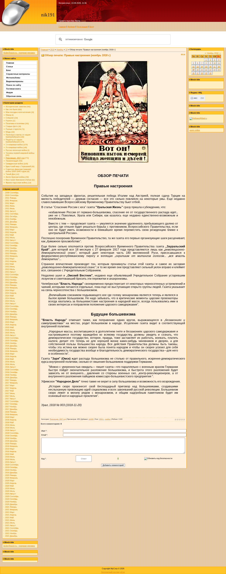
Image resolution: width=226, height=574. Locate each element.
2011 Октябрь (11, 216)
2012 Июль (10, 237)
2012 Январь (11, 224)
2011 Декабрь (11, 222)
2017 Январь (11, 380)
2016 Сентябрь (12, 370)
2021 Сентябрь (12, 528)
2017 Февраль (11, 383)
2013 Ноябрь (11, 280)
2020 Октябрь (11, 499)
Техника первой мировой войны (20, 153)
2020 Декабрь (11, 504)
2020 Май (9, 486)
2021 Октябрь (11, 531)
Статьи (9, 66)
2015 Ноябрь (11, 343)
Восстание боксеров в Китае (18, 180)
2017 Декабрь (11, 409)
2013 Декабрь (11, 282)
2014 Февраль (11, 288)
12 (193, 66)
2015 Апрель (10, 325)
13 (198, 66)
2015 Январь (11, 317)
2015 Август (10, 335)
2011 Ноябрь (10, 219)
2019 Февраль (11, 446)
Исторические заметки (16, 106)
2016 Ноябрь (11, 375)
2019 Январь (11, 443)
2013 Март (9, 259)
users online (194, 130)
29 (206, 73)
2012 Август (10, 240)
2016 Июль (10, 364)
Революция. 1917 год (15, 158)
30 (210, 73)
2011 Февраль (11, 200)
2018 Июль (10, 428)
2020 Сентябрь (12, 496)
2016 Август (10, 367)
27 (198, 73)
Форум (9, 92)
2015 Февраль (11, 319)
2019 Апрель (10, 451)
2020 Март (9, 480)
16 (210, 66)
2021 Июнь (10, 520)
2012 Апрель (10, 232)
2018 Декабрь (11, 441)
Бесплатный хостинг (110, 572)
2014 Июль (10, 301)
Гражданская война (14, 164)
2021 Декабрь (11, 536)
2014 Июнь (10, 298)
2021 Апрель (10, 515)
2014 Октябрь (11, 309)
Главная (62, 27)
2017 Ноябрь (11, 406)
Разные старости (13, 129)
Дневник (71, 27)
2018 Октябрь (11, 436)
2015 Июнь (10, 330)
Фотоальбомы (13, 78)
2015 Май (9, 327)
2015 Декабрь (11, 346)
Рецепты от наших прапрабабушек (14, 141)
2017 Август (10, 399)
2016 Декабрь (11, 377)
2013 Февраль (11, 256)
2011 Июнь (10, 206)
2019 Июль (10, 459)
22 (206, 70)
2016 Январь (11, 348)
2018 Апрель (10, 420)
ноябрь (107, 419)
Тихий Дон (10, 174)
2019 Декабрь (11, 473)
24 (214, 70)
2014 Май (9, 296)
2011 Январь (10, 198)
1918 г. (101, 419)
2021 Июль (10, 523)
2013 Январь (11, 253)
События (10, 118)
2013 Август (10, 272)
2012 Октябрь (11, 245)
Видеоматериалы (14, 81)
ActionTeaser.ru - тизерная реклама (19, 53)
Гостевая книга (13, 89)
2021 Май (9, 517)
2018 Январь (11, 412)
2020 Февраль (11, 478)
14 (202, 66)
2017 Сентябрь (12, 401)
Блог (8, 70)
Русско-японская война (16, 150)
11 (219, 63)
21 (202, 70)
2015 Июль (10, 333)
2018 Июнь (10, 425)
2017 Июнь (10, 393)
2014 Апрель (10, 293)
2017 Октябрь (11, 404)
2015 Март (9, 322)
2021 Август (10, 525)
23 (210, 70)
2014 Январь (11, 285)
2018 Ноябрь (11, 438)
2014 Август (10, 303)
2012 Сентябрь (12, 243)
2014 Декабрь (11, 314)
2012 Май (9, 235)
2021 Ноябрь (11, 533)
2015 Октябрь (11, 340)
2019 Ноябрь (11, 470)
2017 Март (9, 385)
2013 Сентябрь (12, 274)
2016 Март (9, 354)
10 (214, 63)
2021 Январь (11, 507)
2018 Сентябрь (12, 433)
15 (206, 66)
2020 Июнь (10, 488)
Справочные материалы (18, 74)
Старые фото (12, 126)
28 (202, 73)
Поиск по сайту (13, 85)
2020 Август (10, 494)
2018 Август (10, 430)
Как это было (11, 109)
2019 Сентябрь (12, 465)
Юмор (8, 115)
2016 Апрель (10, 356)
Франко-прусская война (16, 183)
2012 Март (9, 230)
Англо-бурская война (15, 177)
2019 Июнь (10, 457)
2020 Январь (11, 475)
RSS (84, 21)
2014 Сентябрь (12, 306)
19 (66, 50)
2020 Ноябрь (11, 502)
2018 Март (9, 417)
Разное (9, 121)
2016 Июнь (10, 362)
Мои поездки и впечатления (18, 112)
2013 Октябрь (11, 277)
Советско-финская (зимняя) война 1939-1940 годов (18, 170)
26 (193, 73)
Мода (8, 132)
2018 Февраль (11, 414)
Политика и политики (15, 123)
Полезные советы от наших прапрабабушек (18, 136)
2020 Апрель (10, 483)
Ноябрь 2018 (212, 53)
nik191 (91, 419)
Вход (91, 27)
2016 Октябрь (11, 372)
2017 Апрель (10, 388)
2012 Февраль (11, 227)
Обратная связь (14, 96)
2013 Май (9, 264)
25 (219, 70)
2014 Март (9, 290)
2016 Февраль (11, 351)
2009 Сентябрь (12, 193)
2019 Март (9, 449)
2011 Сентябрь (11, 214)
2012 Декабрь (11, 251)
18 (219, 66)
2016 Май (9, 359)
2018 (52, 50)
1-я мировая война (14, 145)
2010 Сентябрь (12, 195)
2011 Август (10, 211)
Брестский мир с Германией (18, 166)
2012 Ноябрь (11, 248)
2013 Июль (10, 269)
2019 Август (10, 462)
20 (198, 70)
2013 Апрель (10, 261)
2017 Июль (10, 396)
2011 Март (9, 203)
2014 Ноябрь (11, 311)
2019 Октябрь (11, 467)
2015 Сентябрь (12, 338)
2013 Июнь (10, 267)
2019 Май (9, 454)
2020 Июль (10, 491)
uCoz (122, 572)
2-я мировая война (14, 147)
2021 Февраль (11, 510)
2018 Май (9, 422)
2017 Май (9, 391)
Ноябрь (59, 50)
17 (214, 66)
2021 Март (9, 512)
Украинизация (12, 161)
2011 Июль (10, 208)
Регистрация (82, 27)
